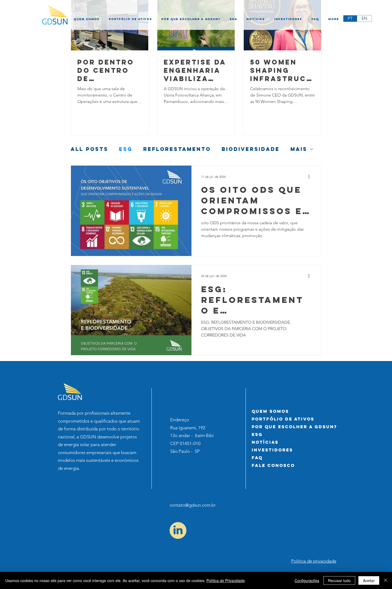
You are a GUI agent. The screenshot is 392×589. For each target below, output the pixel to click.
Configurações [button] (307, 580)
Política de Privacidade (225, 580)
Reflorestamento (177, 149)
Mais (298, 149)
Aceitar (369, 580)
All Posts (89, 149)
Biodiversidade (251, 149)
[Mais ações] (310, 176)
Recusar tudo (339, 580)
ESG (126, 149)
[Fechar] (385, 580)
